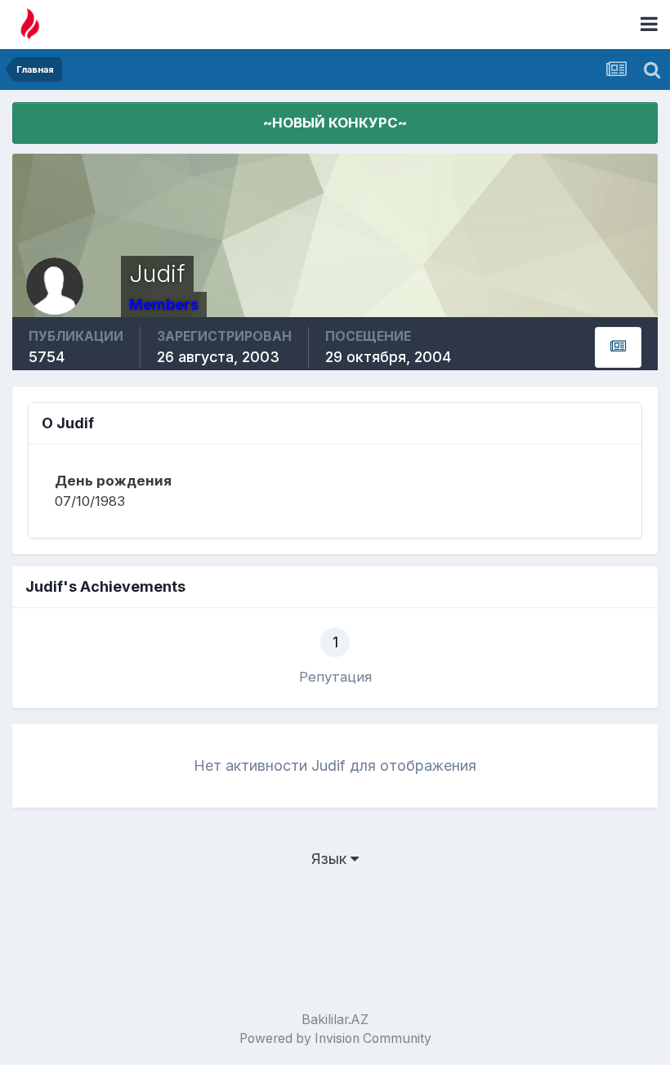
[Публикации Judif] (618, 347)
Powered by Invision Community (335, 1038)
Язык (331, 858)
